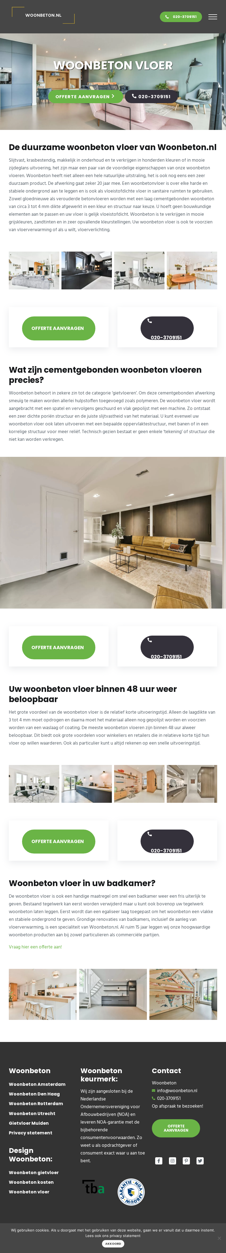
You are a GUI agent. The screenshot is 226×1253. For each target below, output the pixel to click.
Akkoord (113, 1244)
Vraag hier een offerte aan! (35, 947)
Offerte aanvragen (82, 97)
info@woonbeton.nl (177, 1091)
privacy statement (125, 1235)
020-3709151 (185, 16)
